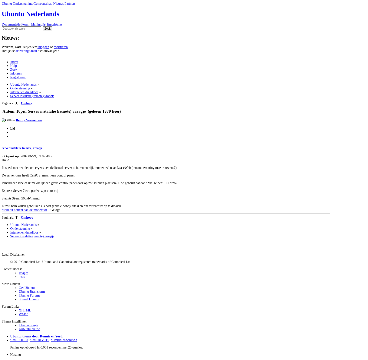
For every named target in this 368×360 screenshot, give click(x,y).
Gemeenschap (42, 3)
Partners (70, 3)
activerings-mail (26, 51)
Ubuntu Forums (29, 295)
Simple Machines (64, 340)
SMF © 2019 (39, 340)
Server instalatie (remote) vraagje (22, 147)
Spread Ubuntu (29, 299)
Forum (25, 24)
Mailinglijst (38, 24)
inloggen (43, 47)
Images (23, 273)
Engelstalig (54, 24)
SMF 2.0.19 (19, 340)
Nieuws (58, 3)
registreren (61, 47)
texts (22, 276)
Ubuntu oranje (28, 325)
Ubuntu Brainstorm (32, 291)
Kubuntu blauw (29, 329)
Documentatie (11, 24)
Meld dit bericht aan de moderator (24, 210)
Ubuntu (7, 3)
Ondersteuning (23, 3)
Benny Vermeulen (29, 120)
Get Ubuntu (27, 288)
